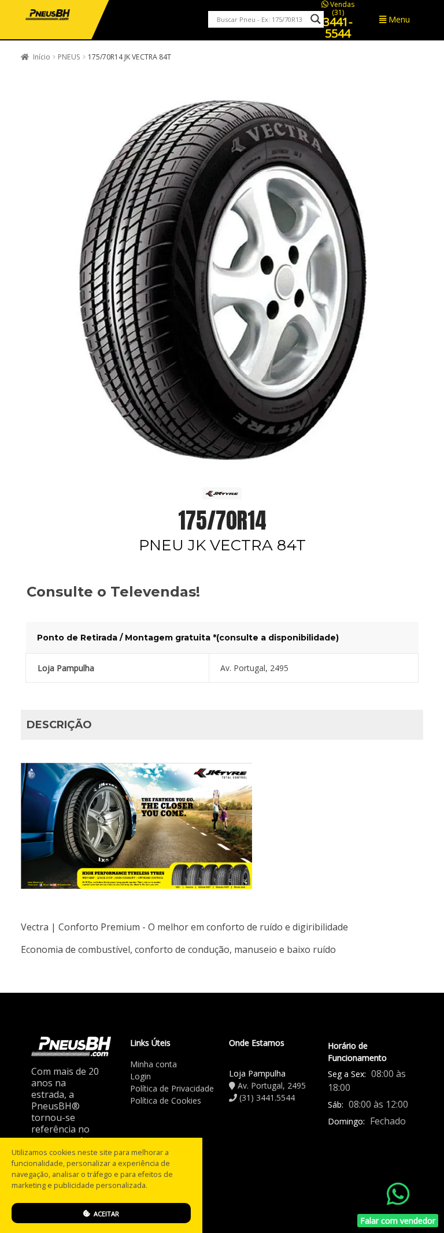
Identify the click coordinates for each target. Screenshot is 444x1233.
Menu (398, 19)
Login (140, 1076)
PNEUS (69, 57)
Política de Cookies (165, 1100)
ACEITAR (105, 1213)
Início (41, 57)
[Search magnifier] (316, 19)
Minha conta (153, 1064)
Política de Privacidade (172, 1088)
